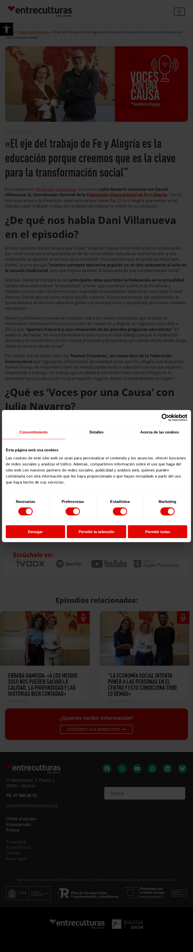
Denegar (35, 531)
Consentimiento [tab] (33, 432)
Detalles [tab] (96, 432)
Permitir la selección (96, 531)
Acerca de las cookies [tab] (159, 432)
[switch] (73, 511)
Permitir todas (157, 531)
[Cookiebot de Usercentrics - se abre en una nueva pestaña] (165, 417)
